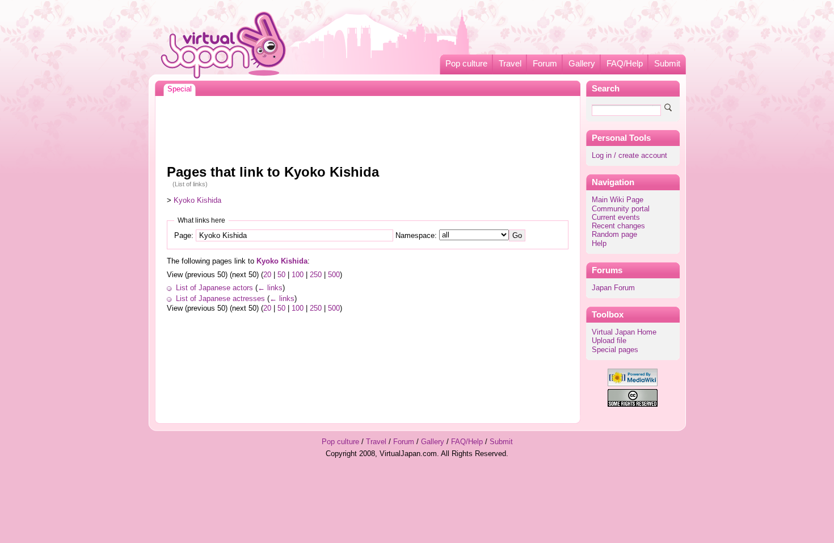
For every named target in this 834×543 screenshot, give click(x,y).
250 (316, 275)
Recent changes (618, 226)
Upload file (609, 341)
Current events (616, 218)
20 (267, 275)
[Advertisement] (367, 127)
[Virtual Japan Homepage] (224, 44)
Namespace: (416, 236)
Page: (183, 236)
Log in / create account (629, 156)
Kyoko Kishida (197, 200)
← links (270, 288)
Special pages (615, 350)
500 (334, 275)
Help (599, 244)
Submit (667, 63)
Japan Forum (613, 288)
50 (281, 275)
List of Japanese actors (214, 288)
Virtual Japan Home (624, 332)
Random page (614, 235)
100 (298, 275)
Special (179, 89)
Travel (510, 63)
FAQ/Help (624, 63)
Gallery (581, 63)
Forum (545, 63)
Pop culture (466, 63)
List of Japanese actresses (220, 299)
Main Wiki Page (617, 200)
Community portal (621, 209)
